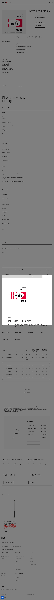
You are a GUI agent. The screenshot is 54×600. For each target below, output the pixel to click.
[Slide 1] (15, 303)
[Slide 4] (22, 303)
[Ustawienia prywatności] (2, 597)
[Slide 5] (25, 303)
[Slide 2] (18, 303)
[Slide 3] (20, 303)
